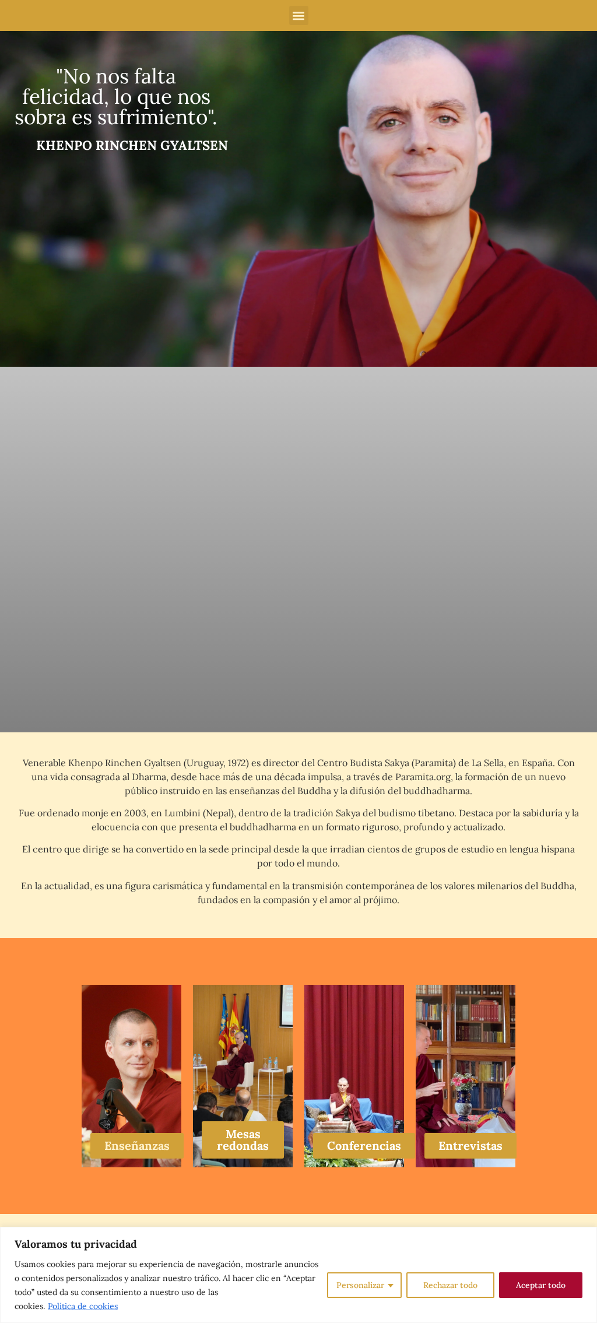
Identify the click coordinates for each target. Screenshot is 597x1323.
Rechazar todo (450, 1285)
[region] (298, 1275)
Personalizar (360, 1285)
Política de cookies (83, 1306)
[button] (298, 15)
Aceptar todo (541, 1285)
